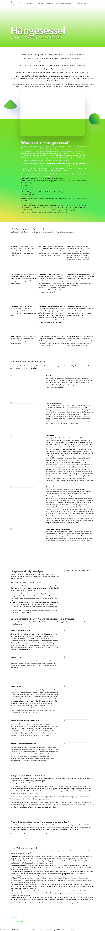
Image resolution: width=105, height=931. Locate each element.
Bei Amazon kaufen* (27, 187)
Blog (93, 3)
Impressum (14, 918)
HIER (34, 622)
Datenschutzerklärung (17, 921)
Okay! (73, 930)
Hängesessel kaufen (82, 3)
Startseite (22, 3)
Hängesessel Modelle (52, 3)
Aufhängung (30, 3)
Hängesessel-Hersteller (66, 3)
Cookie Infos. (67, 930)
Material (40, 3)
